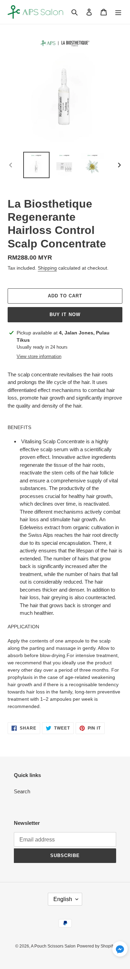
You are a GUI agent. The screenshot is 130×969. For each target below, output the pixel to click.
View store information (39, 356)
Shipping (47, 268)
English (62, 899)
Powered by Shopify (96, 946)
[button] (120, 950)
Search (22, 791)
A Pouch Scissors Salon (53, 946)
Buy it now (65, 314)
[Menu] (118, 12)
